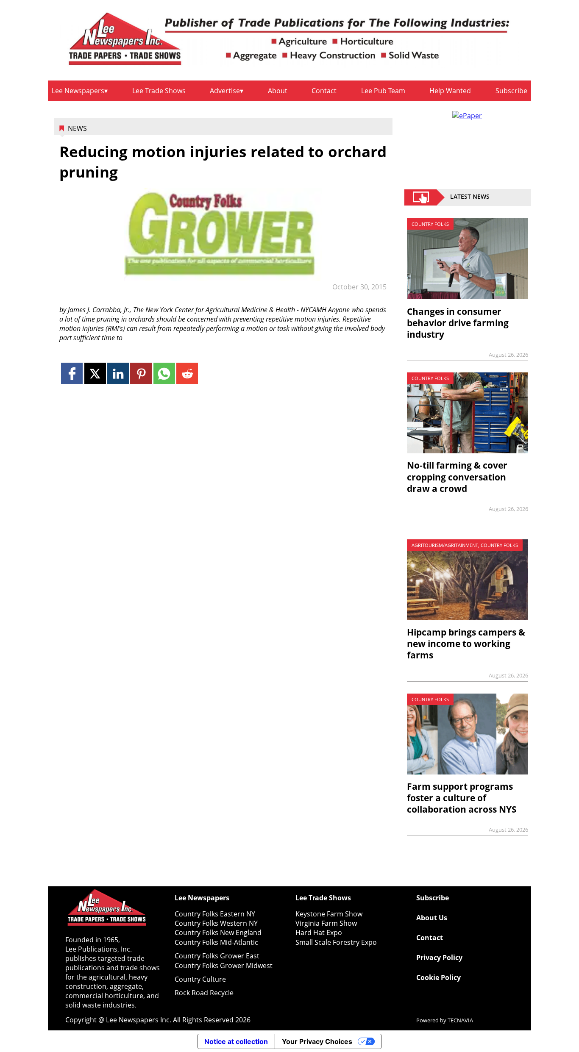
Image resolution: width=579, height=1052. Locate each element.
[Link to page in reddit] (187, 373)
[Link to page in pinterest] (141, 373)
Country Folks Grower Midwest (224, 965)
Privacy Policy (439, 957)
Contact (324, 90)
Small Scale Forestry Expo (336, 942)
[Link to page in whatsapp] (164, 373)
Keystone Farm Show (328, 914)
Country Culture (200, 979)
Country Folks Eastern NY (215, 914)
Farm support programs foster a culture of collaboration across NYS (462, 797)
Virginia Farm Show (326, 923)
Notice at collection (236, 1041)
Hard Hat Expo (318, 932)
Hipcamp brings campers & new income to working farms (466, 643)
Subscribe (511, 90)
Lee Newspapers (78, 90)
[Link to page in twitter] (95, 373)
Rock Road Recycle (204, 992)
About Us (431, 917)
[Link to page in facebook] (72, 373)
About (277, 90)
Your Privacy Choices (317, 1041)
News (77, 128)
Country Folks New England (218, 932)
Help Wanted (450, 90)
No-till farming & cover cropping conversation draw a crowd (457, 476)
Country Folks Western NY (216, 923)
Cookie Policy (438, 977)
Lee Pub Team (383, 90)
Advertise (225, 90)
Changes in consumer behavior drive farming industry (458, 322)
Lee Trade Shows (159, 90)
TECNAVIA (460, 1020)
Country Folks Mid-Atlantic (216, 942)
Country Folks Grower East (217, 955)
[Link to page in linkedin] (118, 373)
